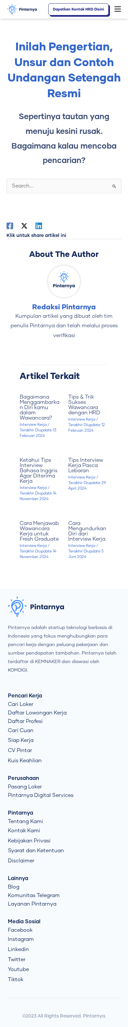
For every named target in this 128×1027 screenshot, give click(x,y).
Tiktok (15, 979)
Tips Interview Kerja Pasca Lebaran (85, 465)
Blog (13, 887)
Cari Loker (20, 704)
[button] (118, 9)
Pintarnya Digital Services (41, 795)
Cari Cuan (20, 730)
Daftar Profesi (25, 721)
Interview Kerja (33, 424)
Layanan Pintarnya (32, 904)
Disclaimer (21, 860)
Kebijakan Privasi (29, 840)
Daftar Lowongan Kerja (37, 712)
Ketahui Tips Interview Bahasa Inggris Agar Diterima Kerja (38, 471)
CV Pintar (20, 750)
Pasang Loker (25, 786)
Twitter (17, 959)
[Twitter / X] (24, 226)
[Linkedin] (38, 226)
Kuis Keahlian (25, 760)
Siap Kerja (20, 740)
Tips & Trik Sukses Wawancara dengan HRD (84, 404)
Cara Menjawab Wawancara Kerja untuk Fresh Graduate (39, 531)
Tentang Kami (25, 821)
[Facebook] (10, 226)
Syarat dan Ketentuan (36, 850)
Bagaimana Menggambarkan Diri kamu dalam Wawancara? (39, 407)
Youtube (18, 969)
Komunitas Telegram (34, 895)
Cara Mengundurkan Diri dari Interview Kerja (87, 531)
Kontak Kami (24, 830)
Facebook (20, 930)
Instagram (21, 939)
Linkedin (18, 949)
